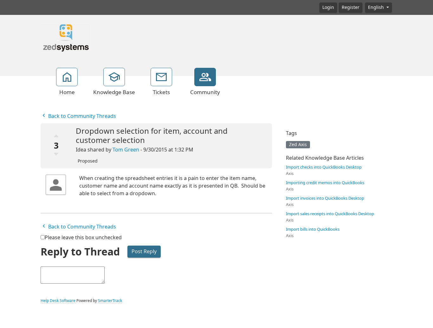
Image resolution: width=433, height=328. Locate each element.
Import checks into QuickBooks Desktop (324, 167)
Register (350, 7)
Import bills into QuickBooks (312, 229)
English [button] (376, 7)
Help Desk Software (58, 301)
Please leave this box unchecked (83, 238)
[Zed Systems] (65, 37)
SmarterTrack (110, 301)
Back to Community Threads (81, 116)
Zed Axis (298, 144)
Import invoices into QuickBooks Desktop (325, 198)
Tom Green (126, 150)
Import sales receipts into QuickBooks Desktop (330, 213)
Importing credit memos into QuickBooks (325, 182)
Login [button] (328, 7)
